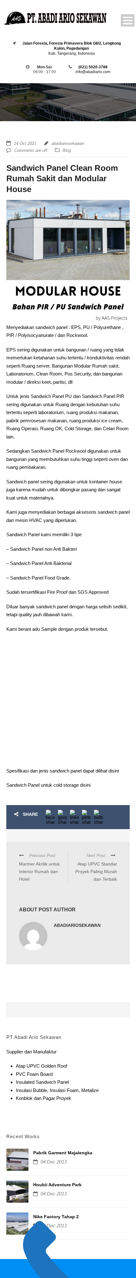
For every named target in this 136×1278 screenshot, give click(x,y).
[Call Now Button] (68, 1268)
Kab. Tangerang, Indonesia (71, 53)
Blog (67, 150)
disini (113, 770)
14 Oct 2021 (25, 143)
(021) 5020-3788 (93, 67)
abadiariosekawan (68, 143)
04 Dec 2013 (53, 1161)
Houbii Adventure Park (57, 1184)
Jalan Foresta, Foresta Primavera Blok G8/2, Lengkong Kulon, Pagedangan (71, 46)
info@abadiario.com (93, 72)
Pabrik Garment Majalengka (62, 1152)
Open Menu (127, 20)
